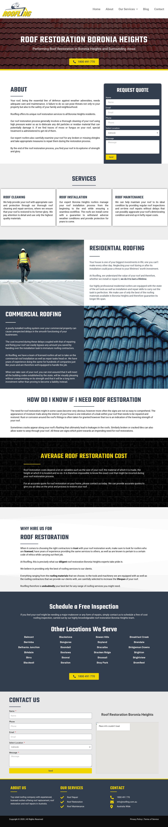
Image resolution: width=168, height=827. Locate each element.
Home (96, 9)
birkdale (29, 652)
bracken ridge (102, 652)
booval (66, 657)
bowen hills (102, 637)
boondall (66, 647)
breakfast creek (139, 637)
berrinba (29, 642)
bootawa (66, 652)
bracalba (102, 647)
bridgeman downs (139, 647)
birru (29, 657)
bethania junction (29, 647)
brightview (139, 657)
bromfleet (139, 662)
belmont (29, 637)
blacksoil (29, 662)
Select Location (113, 128)
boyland (102, 642)
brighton (139, 652)
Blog (146, 9)
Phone (108, 118)
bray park (102, 662)
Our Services (127, 9)
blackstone (65, 637)
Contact (159, 9)
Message (110, 138)
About (109, 9)
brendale (139, 642)
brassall (102, 657)
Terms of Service (151, 819)
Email (108, 108)
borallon (65, 662)
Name (108, 97)
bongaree (65, 642)
